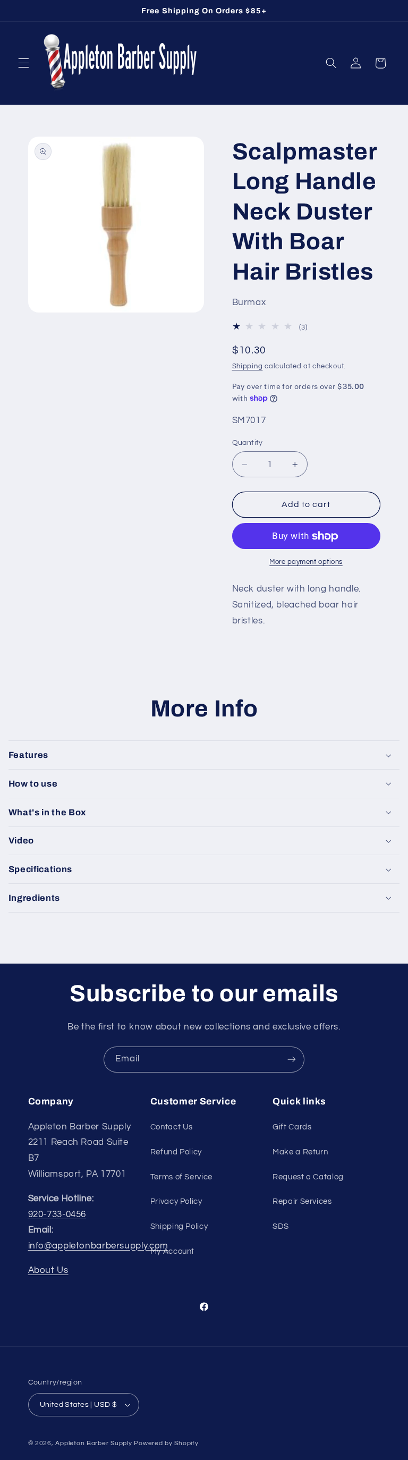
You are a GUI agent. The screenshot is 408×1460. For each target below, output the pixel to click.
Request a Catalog (308, 1177)
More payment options (306, 562)
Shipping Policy (179, 1226)
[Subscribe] (291, 1060)
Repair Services (302, 1201)
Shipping (247, 366)
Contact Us (171, 1127)
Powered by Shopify (166, 1443)
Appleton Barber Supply (93, 1443)
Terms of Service (181, 1177)
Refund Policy (176, 1152)
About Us (48, 1270)
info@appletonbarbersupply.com (98, 1246)
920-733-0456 (57, 1214)
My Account (172, 1251)
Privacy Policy (176, 1201)
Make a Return (300, 1152)
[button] (23, 63)
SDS (281, 1226)
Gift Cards (292, 1127)
